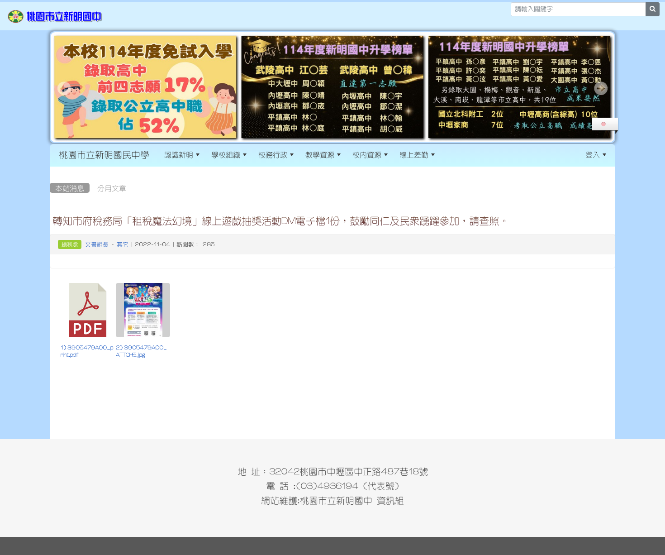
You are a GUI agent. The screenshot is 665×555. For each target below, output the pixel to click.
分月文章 (111, 187)
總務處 (70, 244)
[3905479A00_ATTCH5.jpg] (143, 310)
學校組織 (225, 154)
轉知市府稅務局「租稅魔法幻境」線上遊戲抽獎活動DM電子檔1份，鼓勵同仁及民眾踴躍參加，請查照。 (280, 220)
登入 (592, 154)
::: (448, 154)
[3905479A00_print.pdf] (88, 310)
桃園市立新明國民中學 (104, 154)
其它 (122, 244)
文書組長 (97, 244)
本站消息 (69, 187)
